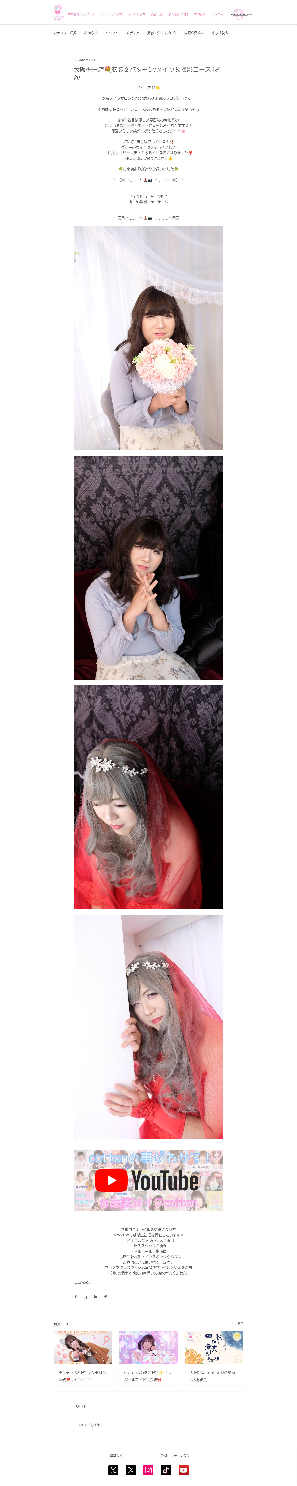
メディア (132, 33)
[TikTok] (166, 1470)
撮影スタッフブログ (161, 33)
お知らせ (90, 33)
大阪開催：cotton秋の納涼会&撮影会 (212, 1376)
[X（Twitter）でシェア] (85, 1297)
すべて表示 (236, 1323)
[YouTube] (184, 1470)
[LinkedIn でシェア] (95, 1297)
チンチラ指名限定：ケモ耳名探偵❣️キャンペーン (82, 1376)
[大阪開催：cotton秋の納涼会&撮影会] (214, 1347)
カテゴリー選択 (65, 33)
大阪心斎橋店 (194, 33)
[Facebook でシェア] (76, 1297)
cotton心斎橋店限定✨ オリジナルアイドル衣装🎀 (148, 1376)
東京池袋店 (220, 33)
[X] (113, 1470)
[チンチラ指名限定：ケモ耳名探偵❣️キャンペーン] (83, 1347)
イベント (111, 33)
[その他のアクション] (220, 59)
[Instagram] (148, 1470)
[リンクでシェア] (105, 1297)
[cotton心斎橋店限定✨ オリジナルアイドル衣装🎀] (148, 1347)
